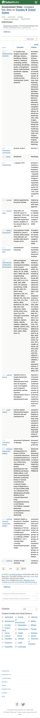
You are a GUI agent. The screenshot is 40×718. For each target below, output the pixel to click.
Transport (31, 643)
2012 (32, 576)
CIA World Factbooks (15, 574)
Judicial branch (7, 376)
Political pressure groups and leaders (7, 522)
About (4, 685)
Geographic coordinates (6, 151)
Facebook (17, 704)
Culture (7, 635)
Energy (21, 617)
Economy (8, 642)
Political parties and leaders (7, 451)
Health (20, 633)
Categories (5, 671)
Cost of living (6, 629)
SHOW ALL (7, 32)
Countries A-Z (6, 674)
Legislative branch (6, 443)
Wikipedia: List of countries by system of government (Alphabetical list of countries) (19, 582)
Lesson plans (6, 678)
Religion (34, 633)
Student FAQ (6, 689)
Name (8, 157)
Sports (33, 635)
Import (19, 635)
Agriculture (9, 617)
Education (9, 646)
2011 (28, 576)
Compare (20, 17)
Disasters (8, 638)
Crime (7, 633)
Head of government (7, 231)
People (34, 629)
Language (22, 646)
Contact (4, 693)
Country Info (11, 17)
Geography (22, 625)
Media (33, 621)
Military (34, 625)
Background (9, 621)
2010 (25, 576)
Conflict (8, 625)
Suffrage (9, 561)
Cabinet (9, 200)
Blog (3, 696)
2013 (36, 576)
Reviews (4, 682)
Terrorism (34, 638)
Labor (20, 642)
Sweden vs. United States (11, 19)
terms (20, 714)
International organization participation (6, 264)
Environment (20, 622)
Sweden (20, 9)
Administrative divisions (7, 54)
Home (3, 17)
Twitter (23, 704)
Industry (21, 638)
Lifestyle (34, 617)
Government (23, 629)
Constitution (6, 165)
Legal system (6, 411)
